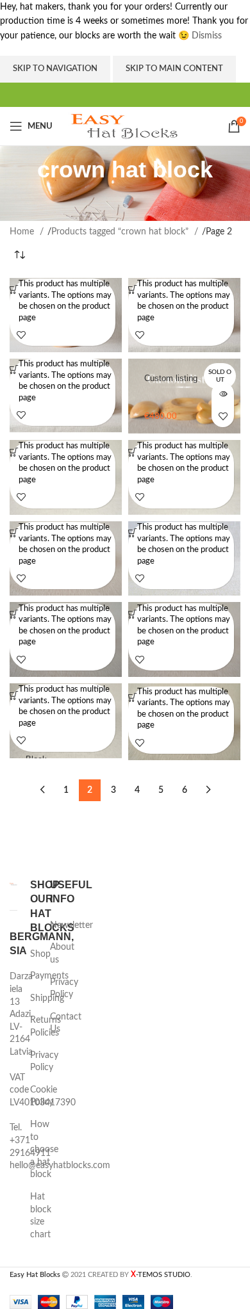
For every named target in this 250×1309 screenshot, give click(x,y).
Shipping (47, 998)
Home (23, 231)
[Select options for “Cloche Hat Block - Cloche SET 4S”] (14, 290)
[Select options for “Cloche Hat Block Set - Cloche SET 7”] (132, 290)
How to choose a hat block (44, 1149)
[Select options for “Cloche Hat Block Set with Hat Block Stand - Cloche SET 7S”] (14, 370)
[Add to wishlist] (21, 334)
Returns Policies (45, 1026)
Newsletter (71, 925)
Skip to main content (174, 69)
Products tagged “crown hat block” (121, 231)
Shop (40, 954)
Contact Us (65, 1023)
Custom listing (170, 378)
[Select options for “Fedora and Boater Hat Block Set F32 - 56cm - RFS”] (14, 452)
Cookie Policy (43, 1096)
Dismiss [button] (207, 35)
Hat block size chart (40, 1215)
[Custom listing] (184, 396)
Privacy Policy (44, 1062)
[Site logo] (125, 126)
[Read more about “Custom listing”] (223, 393)
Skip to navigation (55, 69)
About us (62, 953)
